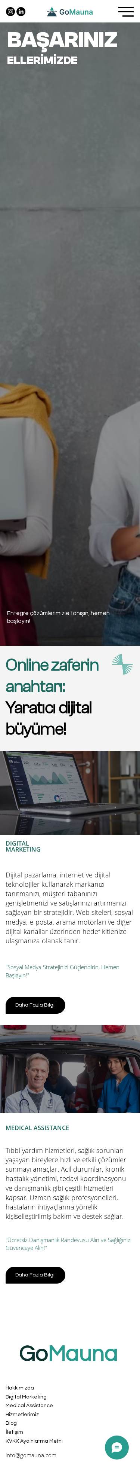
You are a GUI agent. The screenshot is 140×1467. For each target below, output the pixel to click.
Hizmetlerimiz (22, 1414)
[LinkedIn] (20, 11)
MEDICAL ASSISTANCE (37, 1127)
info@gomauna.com (31, 1455)
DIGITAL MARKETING (23, 846)
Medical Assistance (29, 1405)
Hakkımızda (20, 1388)
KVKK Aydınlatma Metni (34, 1441)
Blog (11, 1423)
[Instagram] (10, 11)
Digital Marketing (26, 1397)
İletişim (14, 1432)
